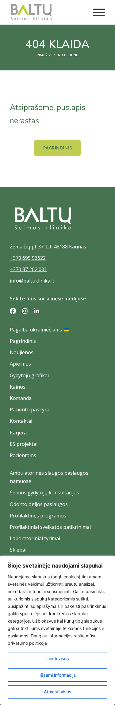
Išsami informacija (58, 675)
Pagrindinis (57, 148)
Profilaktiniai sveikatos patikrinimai (50, 527)
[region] (57, 630)
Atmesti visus (57, 691)
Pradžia (44, 55)
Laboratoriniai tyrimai (35, 538)
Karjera (18, 432)
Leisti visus (57, 658)
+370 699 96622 (28, 258)
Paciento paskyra (29, 409)
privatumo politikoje (27, 643)
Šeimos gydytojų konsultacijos (44, 492)
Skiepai (18, 549)
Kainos (17, 386)
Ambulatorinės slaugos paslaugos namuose (49, 477)
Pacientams (23, 455)
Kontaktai (21, 421)
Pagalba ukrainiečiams (36, 329)
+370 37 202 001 (28, 269)
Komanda (21, 398)
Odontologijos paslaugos (39, 504)
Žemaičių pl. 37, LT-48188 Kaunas (48, 246)
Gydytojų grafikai (29, 375)
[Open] (99, 12)
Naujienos (21, 352)
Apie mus (20, 363)
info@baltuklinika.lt (32, 280)
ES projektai (23, 444)
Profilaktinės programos (38, 515)
